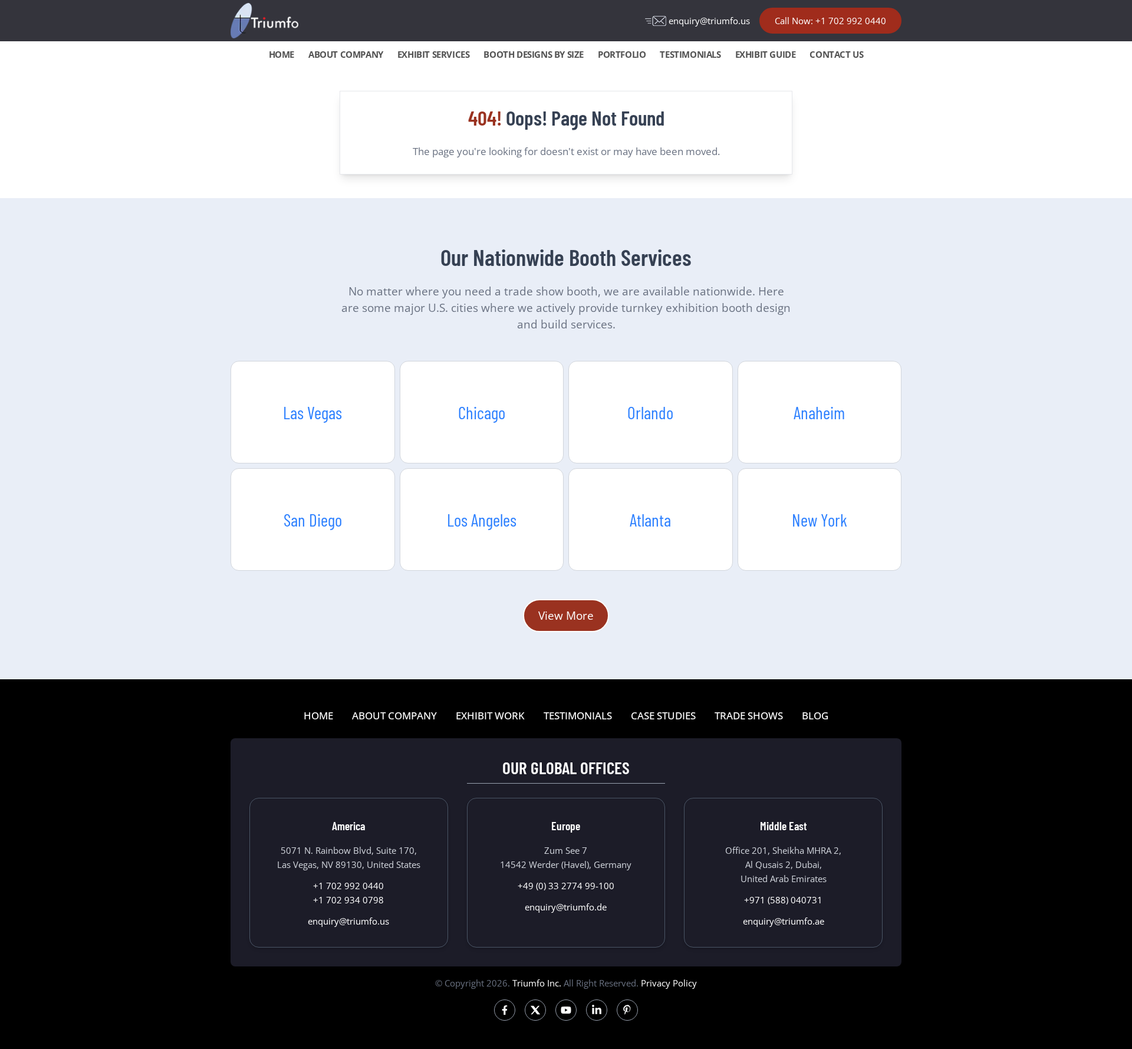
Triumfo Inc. (536, 983)
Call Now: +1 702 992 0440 (830, 21)
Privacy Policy (669, 983)
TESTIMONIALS (690, 54)
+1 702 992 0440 (348, 886)
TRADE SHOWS (749, 715)
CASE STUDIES (663, 715)
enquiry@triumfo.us (709, 21)
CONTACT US (836, 54)
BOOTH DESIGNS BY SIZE (533, 54)
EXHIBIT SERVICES (433, 54)
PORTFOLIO (622, 54)
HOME (281, 54)
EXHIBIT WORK (490, 715)
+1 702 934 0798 (348, 900)
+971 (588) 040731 (783, 900)
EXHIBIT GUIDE (765, 54)
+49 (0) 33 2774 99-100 (566, 886)
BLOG (815, 715)
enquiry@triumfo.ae (783, 921)
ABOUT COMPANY (345, 54)
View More (566, 615)
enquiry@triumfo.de (566, 907)
